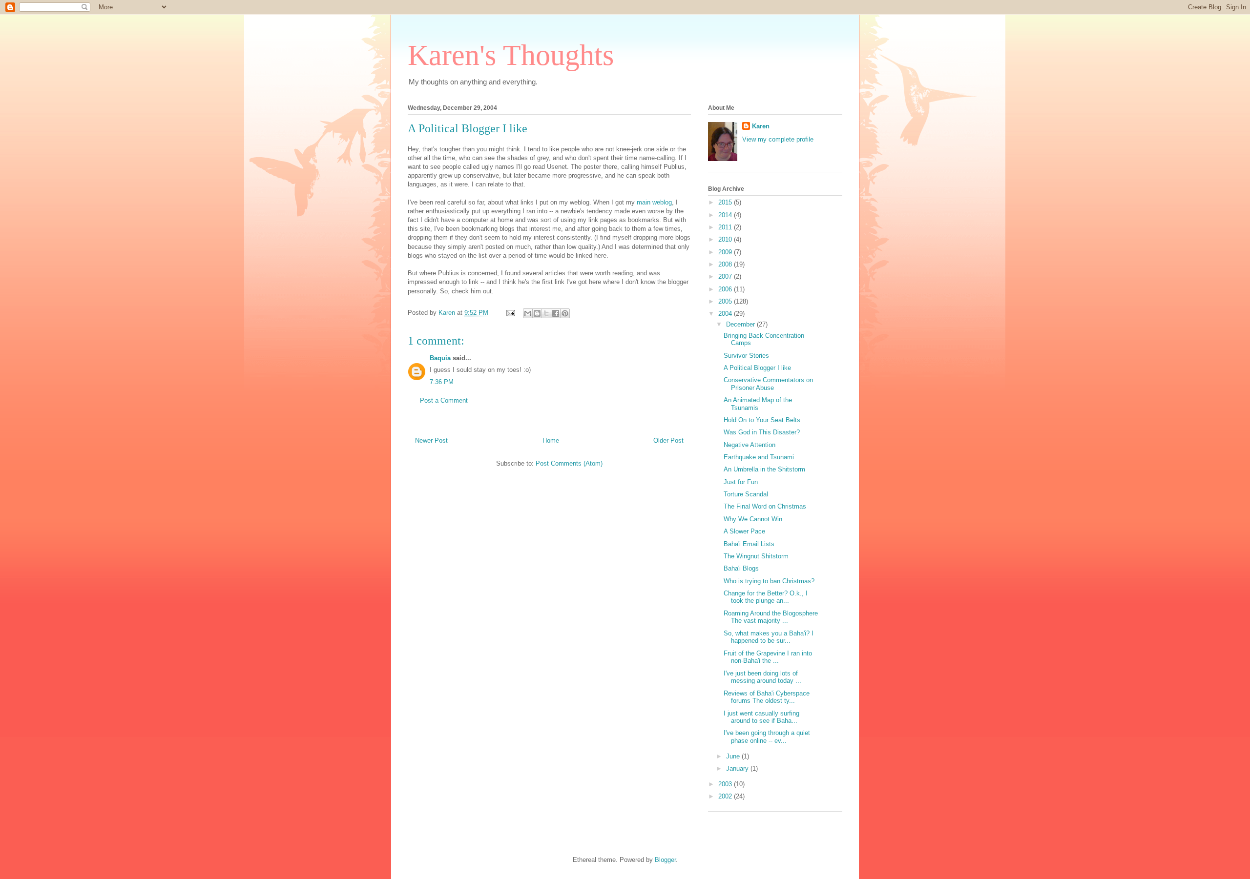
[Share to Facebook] (556, 313)
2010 (726, 239)
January (738, 768)
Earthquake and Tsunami (759, 457)
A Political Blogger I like (467, 128)
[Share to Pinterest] (565, 313)
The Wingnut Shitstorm (756, 556)
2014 (726, 215)
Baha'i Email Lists (749, 544)
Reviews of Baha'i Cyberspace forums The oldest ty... (767, 697)
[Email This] (528, 313)
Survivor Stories (746, 355)
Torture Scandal (746, 494)
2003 (726, 784)
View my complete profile (777, 139)
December (741, 324)
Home (550, 440)
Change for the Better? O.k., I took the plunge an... (766, 597)
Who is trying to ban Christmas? (769, 581)
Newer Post (431, 440)
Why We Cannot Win (753, 519)
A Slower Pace (744, 531)
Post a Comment (444, 400)
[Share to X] (546, 313)
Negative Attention (749, 445)
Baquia (440, 358)
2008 (726, 264)
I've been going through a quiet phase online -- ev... (767, 736)
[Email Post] (510, 312)
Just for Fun (741, 482)
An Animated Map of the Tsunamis (758, 403)
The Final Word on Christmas (765, 506)
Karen (761, 126)
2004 (726, 313)
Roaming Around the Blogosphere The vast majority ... (771, 617)
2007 (726, 276)
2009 (726, 252)
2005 (726, 301)
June (734, 756)
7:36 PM (442, 382)
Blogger (665, 859)
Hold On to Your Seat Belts (762, 420)
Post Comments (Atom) (569, 463)
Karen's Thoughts (511, 55)
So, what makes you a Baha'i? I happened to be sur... (768, 637)
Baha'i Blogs (741, 568)
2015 (726, 202)
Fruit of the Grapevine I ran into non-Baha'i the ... (768, 657)
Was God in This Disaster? (762, 432)
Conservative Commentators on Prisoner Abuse (768, 383)
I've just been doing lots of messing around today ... (762, 677)
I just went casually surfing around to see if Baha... (761, 717)
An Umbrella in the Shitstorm (764, 469)
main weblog (654, 202)
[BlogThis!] (537, 313)
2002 (726, 796)
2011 (726, 227)
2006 (726, 289)
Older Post (668, 440)
